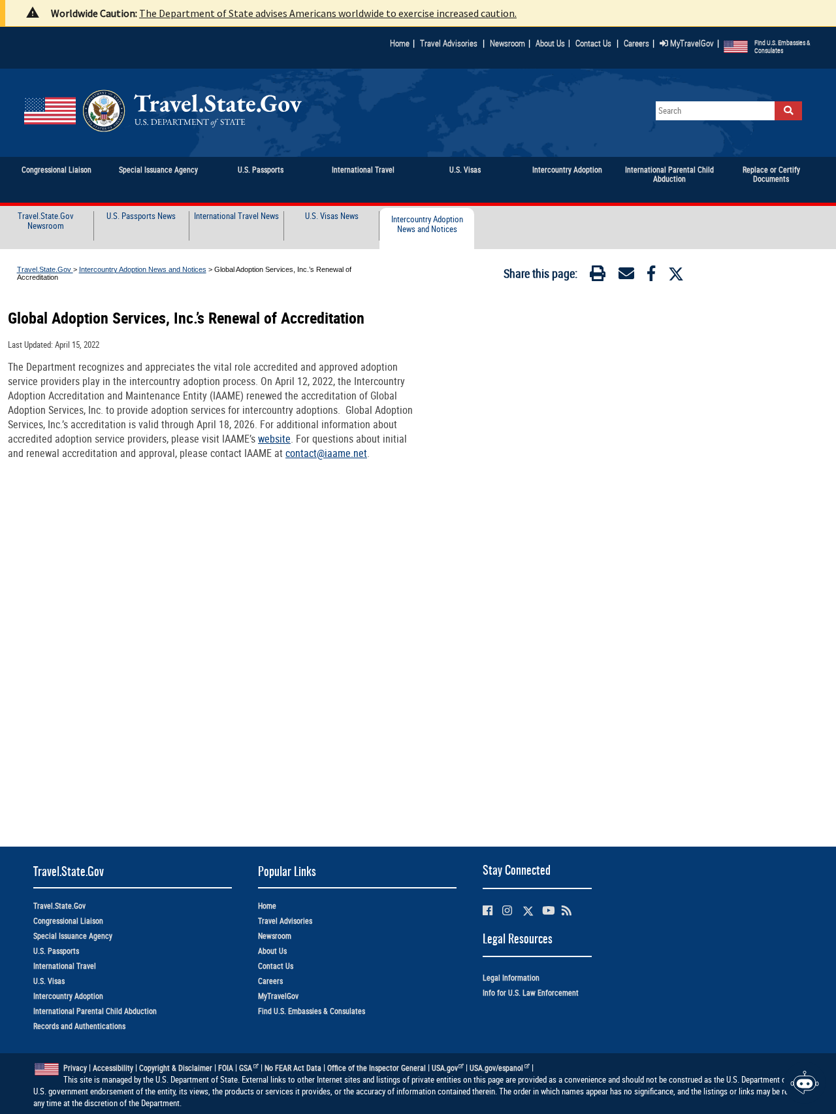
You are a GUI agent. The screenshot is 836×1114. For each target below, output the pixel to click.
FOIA (225, 1068)
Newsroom (507, 43)
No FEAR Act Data (293, 1068)
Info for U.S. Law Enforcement (531, 993)
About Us (553, 43)
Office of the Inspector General (376, 1068)
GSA (245, 1068)
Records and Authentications (79, 1026)
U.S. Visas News (332, 216)
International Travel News (236, 216)
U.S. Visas (49, 981)
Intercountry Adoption (68, 996)
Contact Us (594, 43)
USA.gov (445, 1068)
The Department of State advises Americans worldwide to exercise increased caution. (328, 13)
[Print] (597, 276)
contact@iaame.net (326, 453)
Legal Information (511, 978)
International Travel (64, 966)
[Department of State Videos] (548, 910)
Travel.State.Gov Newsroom (46, 221)
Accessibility (113, 1068)
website (274, 438)
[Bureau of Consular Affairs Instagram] (507, 910)
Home (400, 43)
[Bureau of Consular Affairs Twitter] (528, 911)
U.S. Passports (56, 951)
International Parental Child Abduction (95, 1011)
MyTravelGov (691, 43)
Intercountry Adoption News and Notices (427, 224)
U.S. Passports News (141, 216)
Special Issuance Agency (72, 936)
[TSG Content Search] (788, 110)
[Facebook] (651, 276)
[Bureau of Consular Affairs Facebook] (487, 910)
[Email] (626, 276)
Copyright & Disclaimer (175, 1068)
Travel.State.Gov (45, 269)
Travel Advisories (448, 43)
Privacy (75, 1068)
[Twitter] (676, 273)
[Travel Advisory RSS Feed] (566, 910)
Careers (636, 43)
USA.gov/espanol (496, 1068)
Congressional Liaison (68, 921)
